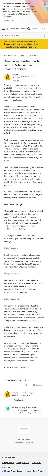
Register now (8, 20)
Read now (32, 47)
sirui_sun (15, 74)
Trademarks (6, 467)
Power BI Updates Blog (11, 35)
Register (35, 29)
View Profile (18, 400)
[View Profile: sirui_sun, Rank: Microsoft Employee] (7, 77)
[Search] (28, 28)
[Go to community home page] (16, 29)
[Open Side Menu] (3, 29)
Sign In (42, 29)
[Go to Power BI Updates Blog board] (7, 409)
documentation (28, 360)
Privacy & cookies (22, 463)
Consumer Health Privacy (33, 471)
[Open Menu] (44, 35)
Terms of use (36, 463)
